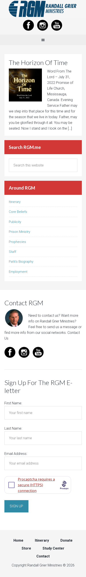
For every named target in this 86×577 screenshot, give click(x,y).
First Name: (13, 403)
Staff (12, 252)
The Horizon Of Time (38, 62)
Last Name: (13, 428)
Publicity (15, 222)
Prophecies (17, 242)
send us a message (62, 327)
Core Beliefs (18, 212)
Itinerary (15, 202)
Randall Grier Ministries (43, 9)
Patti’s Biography (21, 262)
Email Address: (15, 454)
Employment (18, 272)
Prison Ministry (19, 232)
